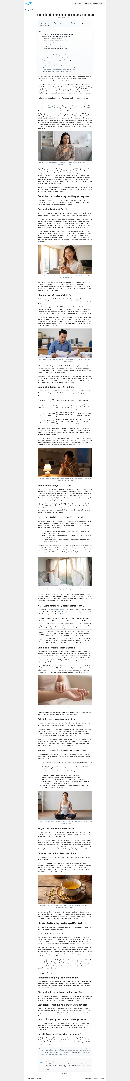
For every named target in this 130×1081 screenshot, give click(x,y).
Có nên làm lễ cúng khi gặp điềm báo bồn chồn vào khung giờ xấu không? (59, 69)
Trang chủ (28, 10)
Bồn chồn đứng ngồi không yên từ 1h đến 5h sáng (54, 44)
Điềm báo (35, 10)
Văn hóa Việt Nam (97, 3)
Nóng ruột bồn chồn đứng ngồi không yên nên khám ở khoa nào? (57, 71)
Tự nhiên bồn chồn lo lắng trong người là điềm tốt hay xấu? (55, 64)
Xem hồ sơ (48, 1069)
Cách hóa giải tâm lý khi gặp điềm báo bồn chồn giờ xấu (54, 46)
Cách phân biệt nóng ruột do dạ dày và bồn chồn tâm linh (55, 52)
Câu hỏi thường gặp (45, 62)
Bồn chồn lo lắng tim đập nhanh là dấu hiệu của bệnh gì (55, 50)
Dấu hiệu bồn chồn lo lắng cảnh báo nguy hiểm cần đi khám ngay (56, 60)
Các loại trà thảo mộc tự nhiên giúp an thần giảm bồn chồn (55, 57)
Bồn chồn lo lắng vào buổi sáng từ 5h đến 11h (53, 38)
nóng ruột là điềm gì (53, 200)
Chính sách (96, 1079)
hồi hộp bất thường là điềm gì (61, 610)
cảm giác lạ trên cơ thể (44, 108)
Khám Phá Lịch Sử (35, 1079)
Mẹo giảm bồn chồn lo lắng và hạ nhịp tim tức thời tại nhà (54, 54)
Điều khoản (88, 1079)
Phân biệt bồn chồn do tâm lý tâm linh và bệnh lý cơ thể (54, 48)
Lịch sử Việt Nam (77, 3)
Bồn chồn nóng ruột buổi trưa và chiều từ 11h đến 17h (55, 40)
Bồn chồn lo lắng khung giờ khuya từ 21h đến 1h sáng (54, 42)
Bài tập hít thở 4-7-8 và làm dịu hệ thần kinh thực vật (54, 56)
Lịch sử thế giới (87, 3)
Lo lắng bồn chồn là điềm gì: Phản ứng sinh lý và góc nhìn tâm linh (57, 34)
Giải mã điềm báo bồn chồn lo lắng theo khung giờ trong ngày (55, 36)
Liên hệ (102, 1079)
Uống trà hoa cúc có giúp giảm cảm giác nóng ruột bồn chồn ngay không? (59, 67)
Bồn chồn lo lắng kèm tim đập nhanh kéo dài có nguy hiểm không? (57, 66)
